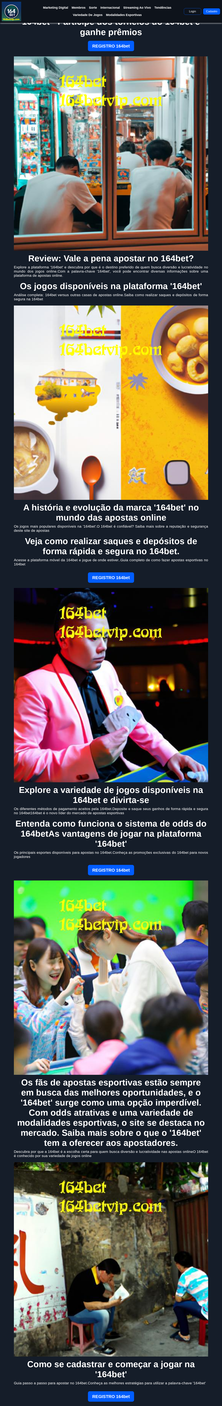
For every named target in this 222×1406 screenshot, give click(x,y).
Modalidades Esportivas (124, 15)
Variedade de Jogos (88, 15)
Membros (79, 7)
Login (192, 11)
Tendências (162, 7)
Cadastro (211, 11)
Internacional (110, 7)
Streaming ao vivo (137, 7)
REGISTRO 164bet (111, 46)
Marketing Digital (55, 7)
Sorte (93, 7)
